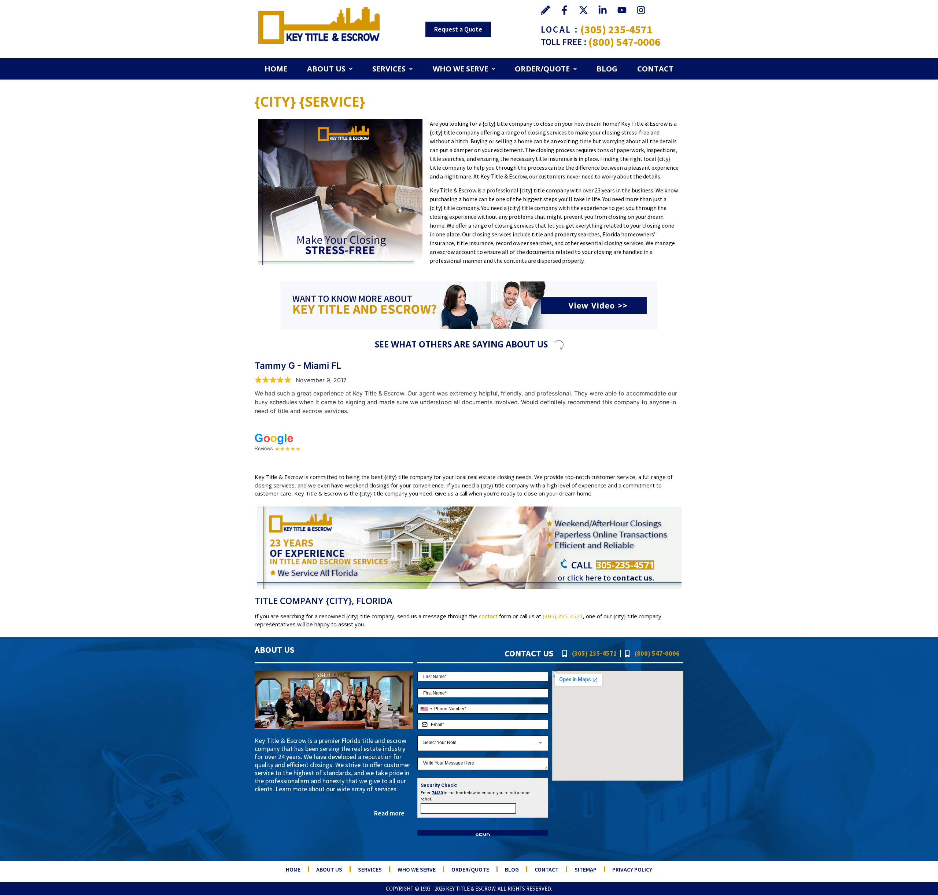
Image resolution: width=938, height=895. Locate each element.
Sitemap (586, 869)
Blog (607, 69)
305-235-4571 (625, 565)
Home (276, 69)
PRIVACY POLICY (632, 869)
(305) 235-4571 (616, 29)
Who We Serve (460, 69)
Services (389, 69)
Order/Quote (542, 69)
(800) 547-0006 (624, 42)
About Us (326, 69)
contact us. (633, 578)
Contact (655, 69)
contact (488, 616)
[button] (329, 69)
